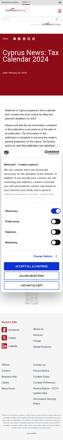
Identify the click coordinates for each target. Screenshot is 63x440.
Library (5, 382)
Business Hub (9, 376)
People (37, 340)
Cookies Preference (44, 382)
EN (60, 2)
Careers (6, 370)
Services (38, 335)
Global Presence (42, 346)
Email (28, 39)
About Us (38, 329)
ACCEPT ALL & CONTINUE (31, 266)
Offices (6, 364)
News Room (8, 388)
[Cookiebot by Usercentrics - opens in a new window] (45, 152)
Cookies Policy (41, 376)
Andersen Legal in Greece (18, 10)
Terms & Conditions (31, 433)
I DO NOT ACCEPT (31, 285)
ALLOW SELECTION (31, 275)
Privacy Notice (41, 370)
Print (33, 39)
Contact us (39, 364)
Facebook (14, 39)
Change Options (43, 256)
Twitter (19, 39)
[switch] (55, 221)
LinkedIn (24, 39)
